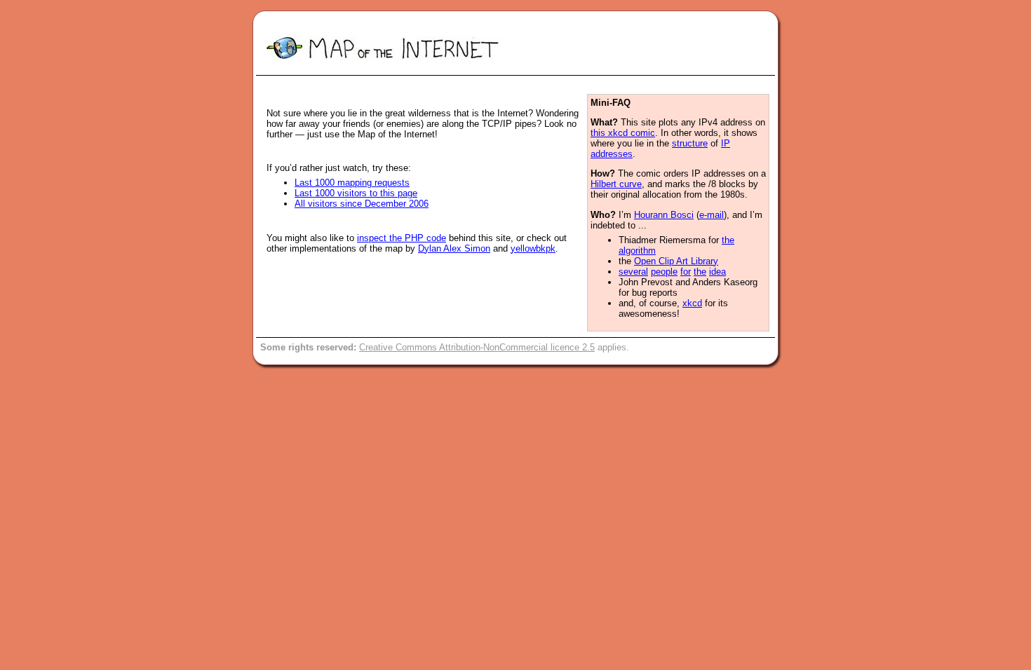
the (700, 271)
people (664, 271)
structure (690, 143)
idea (717, 271)
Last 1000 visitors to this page (356, 193)
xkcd (692, 303)
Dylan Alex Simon (454, 248)
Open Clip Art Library (676, 261)
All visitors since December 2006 (362, 203)
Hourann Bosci (664, 215)
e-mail (711, 215)
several (633, 271)
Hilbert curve (616, 184)
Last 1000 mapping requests (352, 182)
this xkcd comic (623, 133)
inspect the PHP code (401, 238)
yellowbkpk (533, 248)
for (685, 271)
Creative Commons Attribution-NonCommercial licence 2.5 (477, 347)
